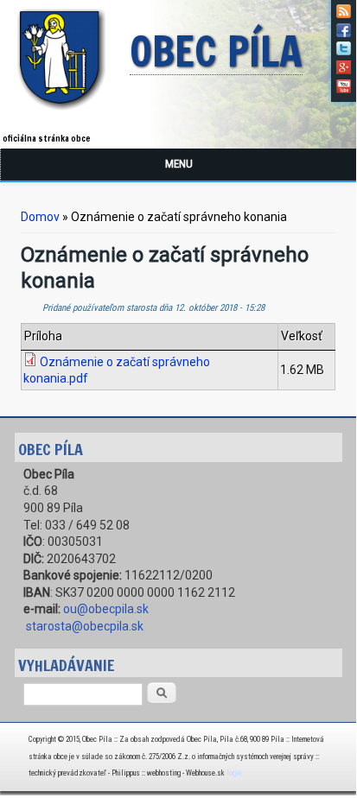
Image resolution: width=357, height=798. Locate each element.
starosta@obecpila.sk (84, 626)
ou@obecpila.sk (106, 609)
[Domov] (65, 113)
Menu (179, 163)
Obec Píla (216, 52)
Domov (40, 217)
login (233, 773)
